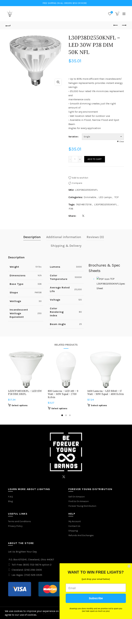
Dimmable (90, 197)
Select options (20, 405)
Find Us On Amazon (78, 501)
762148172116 (84, 204)
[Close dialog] (129, 566)
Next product (124, 25)
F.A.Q (10, 496)
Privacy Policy (15, 526)
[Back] (8, 25)
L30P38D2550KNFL (105, 204)
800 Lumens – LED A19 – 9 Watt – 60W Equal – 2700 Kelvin (63, 394)
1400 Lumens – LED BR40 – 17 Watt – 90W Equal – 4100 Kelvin (105, 392)
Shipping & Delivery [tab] (66, 246)
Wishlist (111, 12)
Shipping (73, 530)
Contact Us (74, 526)
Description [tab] (32, 237)
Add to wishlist (80, 177)
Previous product (116, 25)
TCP (116, 197)
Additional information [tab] (63, 237)
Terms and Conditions (19, 521)
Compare (77, 183)
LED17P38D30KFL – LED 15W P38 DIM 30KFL (25, 392)
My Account (74, 521)
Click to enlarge (58, 82)
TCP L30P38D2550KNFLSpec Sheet (111, 283)
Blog (10, 501)
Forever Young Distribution (82, 506)
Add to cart (95, 159)
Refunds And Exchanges (81, 535)
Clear (121, 141)
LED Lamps (105, 197)
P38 (71, 208)
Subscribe (96, 598)
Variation (73, 136)
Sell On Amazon (76, 496)
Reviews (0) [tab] (95, 237)
